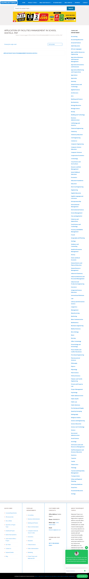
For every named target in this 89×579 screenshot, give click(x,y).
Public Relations (75, 405)
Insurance (74, 287)
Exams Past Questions (11, 534)
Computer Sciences (76, 152)
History (73, 254)
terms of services (57, 576)
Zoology (73, 494)
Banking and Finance (77, 99)
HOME (23, 2)
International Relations (77, 295)
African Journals (9, 517)
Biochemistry (74, 102)
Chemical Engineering (77, 128)
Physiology (74, 369)
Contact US (42, 576)
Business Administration (34, 519)
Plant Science (75, 372)
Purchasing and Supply (77, 408)
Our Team (8, 544)
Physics (73, 366)
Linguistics (74, 307)
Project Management (77, 389)
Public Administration (77, 395)
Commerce (74, 141)
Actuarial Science (76, 43)
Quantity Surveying (76, 411)
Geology (73, 241)
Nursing (73, 338)
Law (72, 298)
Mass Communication (77, 319)
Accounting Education (77, 39)
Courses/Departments (11, 513)
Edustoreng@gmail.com (55, 530)
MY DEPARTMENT (57, 2)
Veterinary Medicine (76, 484)
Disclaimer (64, 576)
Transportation (75, 476)
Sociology (73, 441)
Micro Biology (75, 332)
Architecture (74, 93)
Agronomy (74, 78)
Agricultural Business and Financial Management (77, 59)
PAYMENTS (77, 2)
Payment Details (10, 552)
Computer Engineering (77, 144)
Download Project (10, 530)
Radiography (74, 414)
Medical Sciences (76, 329)
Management (74, 310)
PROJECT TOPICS (32, 2)
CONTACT (85, 2)
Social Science (75, 438)
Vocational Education (77, 490)
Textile (73, 461)
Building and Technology (78, 115)
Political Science (75, 376)
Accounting (74, 36)
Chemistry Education (77, 134)
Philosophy (74, 363)
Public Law (74, 402)
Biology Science (75, 108)
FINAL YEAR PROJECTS (44, 2)
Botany (73, 111)
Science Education (76, 424)
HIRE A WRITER (68, 2)
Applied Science (75, 89)
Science (73, 430)
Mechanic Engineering (77, 325)
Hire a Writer (9, 521)
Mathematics (74, 322)
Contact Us (8, 548)
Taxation (73, 458)
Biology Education (76, 105)
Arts (72, 96)
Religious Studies (76, 417)
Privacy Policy (49, 576)
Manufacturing (75, 313)
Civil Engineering (75, 138)
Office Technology (76, 341)
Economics (30, 536)
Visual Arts (74, 487)
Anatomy (73, 81)
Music (72, 335)
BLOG (86, 7)
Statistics (73, 455)
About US (37, 576)
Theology (73, 467)
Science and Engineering (78, 420)
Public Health (74, 399)
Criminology (74, 158)
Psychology (74, 392)
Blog (7, 556)
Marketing (74, 316)
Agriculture (74, 75)
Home (17, 35)
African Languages (76, 49)
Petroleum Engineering (77, 355)
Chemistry (74, 131)
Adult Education (75, 46)
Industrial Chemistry (77, 273)
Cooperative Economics (77, 155)
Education (30, 540)
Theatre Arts (74, 464)
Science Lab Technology (77, 427)
